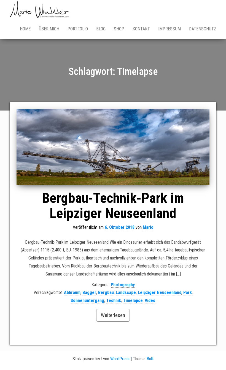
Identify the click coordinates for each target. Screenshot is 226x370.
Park (187, 292)
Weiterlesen (113, 315)
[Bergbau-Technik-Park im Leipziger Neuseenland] (113, 147)
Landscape (126, 292)
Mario (148, 227)
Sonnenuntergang (87, 300)
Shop (119, 29)
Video (150, 300)
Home (25, 29)
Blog (101, 29)
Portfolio (78, 29)
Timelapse (133, 300)
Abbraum (72, 292)
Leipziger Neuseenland (159, 292)
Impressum (169, 29)
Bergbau (106, 292)
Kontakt (141, 29)
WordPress (120, 358)
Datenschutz (202, 29)
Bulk (150, 358)
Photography (123, 284)
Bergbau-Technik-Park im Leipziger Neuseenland (113, 205)
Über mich (49, 29)
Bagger (89, 292)
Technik (113, 300)
